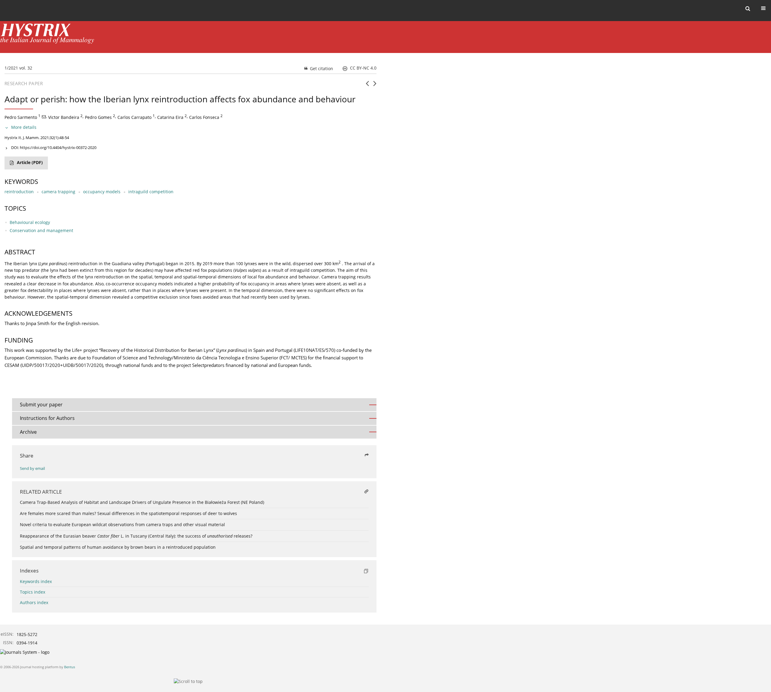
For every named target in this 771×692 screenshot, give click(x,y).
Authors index (34, 602)
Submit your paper (41, 404)
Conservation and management (41, 230)
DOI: (53, 147)
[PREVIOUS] (367, 85)
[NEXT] (374, 85)
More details (23, 127)
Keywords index (36, 581)
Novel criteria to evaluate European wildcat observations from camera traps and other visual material (122, 524)
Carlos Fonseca (204, 117)
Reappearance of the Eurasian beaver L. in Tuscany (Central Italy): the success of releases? (136, 536)
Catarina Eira (170, 117)
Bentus (69, 667)
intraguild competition (150, 191)
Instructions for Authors (47, 418)
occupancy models (101, 191)
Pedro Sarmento (21, 117)
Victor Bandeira (63, 117)
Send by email (32, 468)
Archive (28, 432)
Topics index (32, 592)
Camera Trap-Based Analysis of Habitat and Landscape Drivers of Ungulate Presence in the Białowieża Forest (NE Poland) (142, 502)
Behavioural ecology (30, 222)
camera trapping (58, 191)
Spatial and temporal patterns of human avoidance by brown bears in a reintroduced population (118, 547)
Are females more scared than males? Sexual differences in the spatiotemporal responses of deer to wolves (128, 513)
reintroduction (19, 191)
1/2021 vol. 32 (18, 68)
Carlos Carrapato (134, 117)
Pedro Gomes (98, 117)
